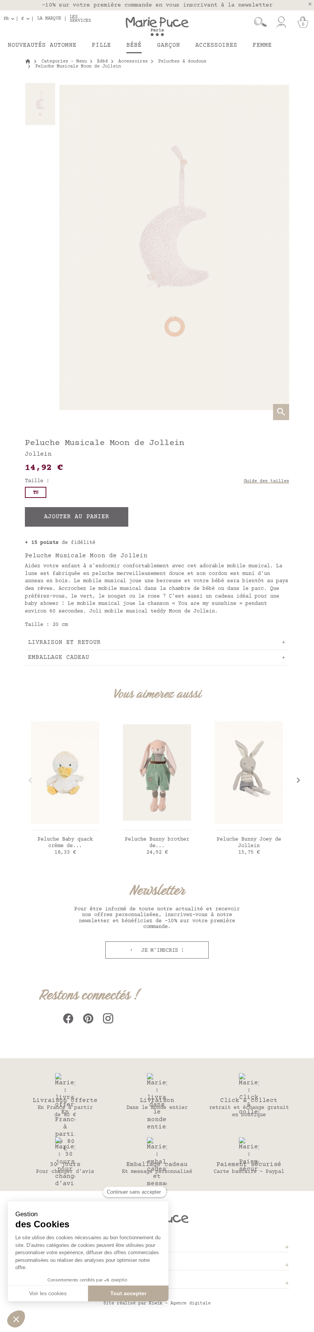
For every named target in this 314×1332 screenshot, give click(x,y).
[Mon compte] (281, 22)
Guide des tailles (266, 481)
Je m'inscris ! (161, 951)
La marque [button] (49, 18)
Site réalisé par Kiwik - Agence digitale (157, 1303)
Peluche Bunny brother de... (157, 842)
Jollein (38, 454)
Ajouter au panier (76, 516)
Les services (80, 18)
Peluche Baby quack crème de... (65, 842)
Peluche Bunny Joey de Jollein (249, 842)
